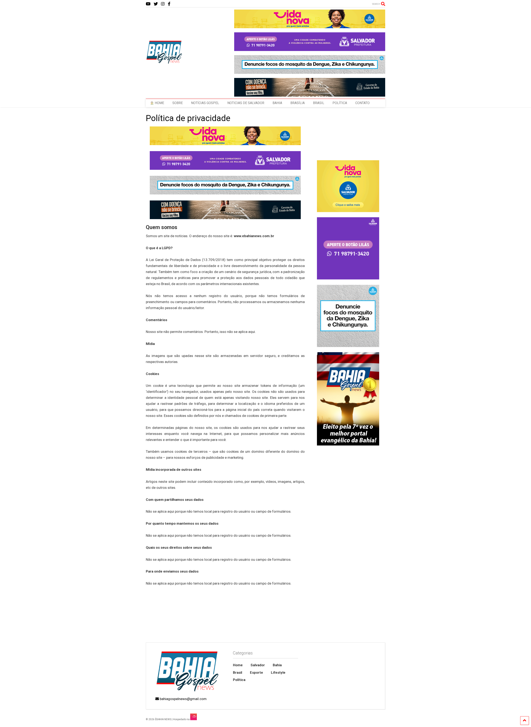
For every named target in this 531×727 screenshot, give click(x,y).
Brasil (237, 672)
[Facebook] (169, 4)
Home (238, 665)
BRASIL (318, 103)
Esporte (256, 672)
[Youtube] (148, 4)
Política (239, 680)
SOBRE (177, 103)
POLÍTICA (339, 103)
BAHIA (277, 103)
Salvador (258, 665)
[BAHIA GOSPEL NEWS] (164, 62)
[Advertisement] (348, 607)
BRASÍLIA (297, 103)
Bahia (277, 665)
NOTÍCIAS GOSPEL (205, 103)
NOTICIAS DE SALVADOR (245, 103)
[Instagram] (163, 4)
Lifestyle (278, 672)
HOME (159, 103)
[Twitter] (156, 4)
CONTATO (362, 103)
